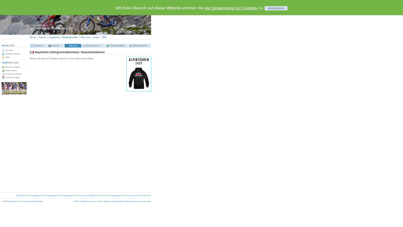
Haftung (114, 201)
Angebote (54, 37)
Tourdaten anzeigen (12, 54)
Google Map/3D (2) (117, 46)
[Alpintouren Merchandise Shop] (138, 91)
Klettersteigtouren (34, 195)
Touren (42, 37)
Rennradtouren (81, 195)
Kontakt (127, 201)
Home (33, 37)
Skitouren (103, 195)
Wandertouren (145, 195)
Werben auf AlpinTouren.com (84, 201)
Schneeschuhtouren (131, 195)
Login (96, 37)
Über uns (85, 37)
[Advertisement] (178, 54)
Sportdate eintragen (12, 77)
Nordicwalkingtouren (66, 195)
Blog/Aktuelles (70, 37)
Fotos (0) (55, 46)
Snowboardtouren (115, 195)
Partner (99, 201)
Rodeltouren (93, 195)
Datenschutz (146, 201)
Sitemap (107, 201)
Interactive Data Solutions (33, 201)
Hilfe (104, 37)
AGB (120, 201)
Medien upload (10, 70)
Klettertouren (21, 195)
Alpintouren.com (16, 201)
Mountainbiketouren (50, 195)
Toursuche (8, 50)
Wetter (7, 57)
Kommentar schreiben (13, 74)
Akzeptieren (276, 8)
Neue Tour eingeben (12, 67)
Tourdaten (37, 46)
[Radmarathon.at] (14, 94)
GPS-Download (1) (139, 46)
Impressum (135, 201)
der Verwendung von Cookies (231, 7)
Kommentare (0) (92, 46)
